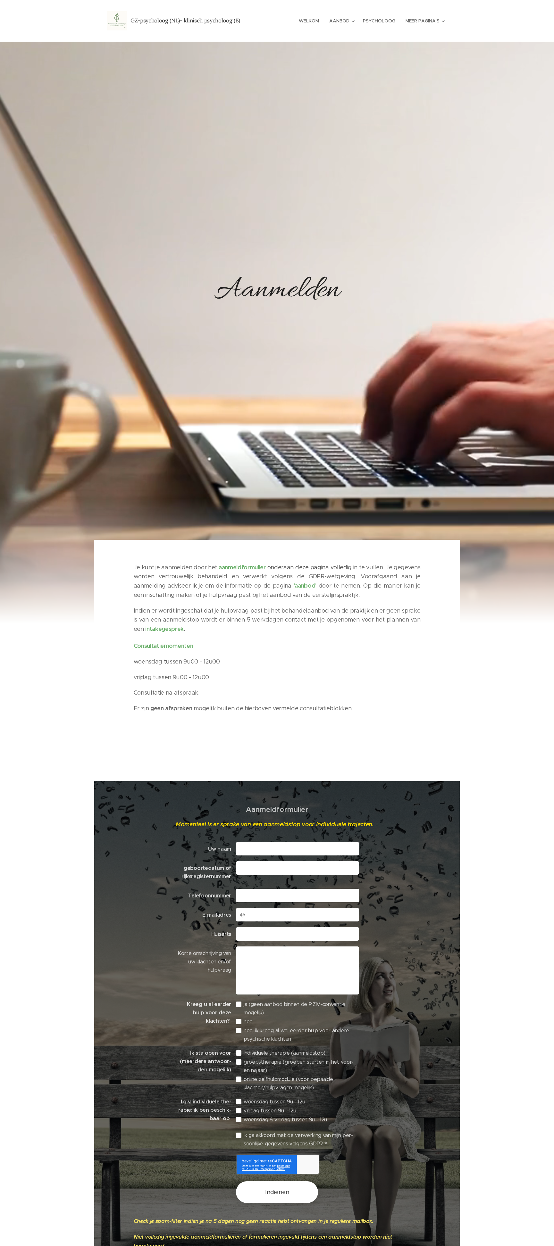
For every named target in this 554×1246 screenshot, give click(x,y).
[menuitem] (310, 21)
